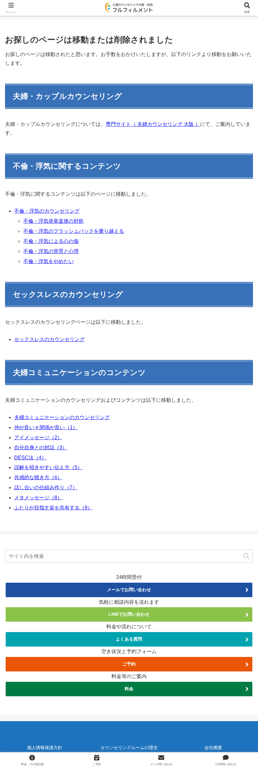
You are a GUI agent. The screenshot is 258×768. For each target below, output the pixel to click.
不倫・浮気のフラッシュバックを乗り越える (73, 231)
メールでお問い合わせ (129, 589)
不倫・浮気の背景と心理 (51, 251)
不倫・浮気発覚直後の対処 (53, 221)
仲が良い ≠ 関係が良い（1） (46, 427)
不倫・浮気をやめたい (48, 261)
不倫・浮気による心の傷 (51, 241)
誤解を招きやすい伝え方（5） (48, 467)
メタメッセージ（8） (38, 497)
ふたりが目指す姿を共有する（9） (53, 507)
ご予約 (129, 663)
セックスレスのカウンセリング (49, 339)
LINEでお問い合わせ (129, 614)
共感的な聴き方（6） (38, 477)
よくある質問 (129, 639)
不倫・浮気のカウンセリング (47, 211)
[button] (246, 556)
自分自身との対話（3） (40, 447)
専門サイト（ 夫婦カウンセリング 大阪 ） (153, 124)
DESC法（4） (30, 457)
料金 (129, 688)
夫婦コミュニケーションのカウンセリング (62, 417)
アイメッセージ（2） (38, 437)
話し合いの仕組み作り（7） (45, 487)
